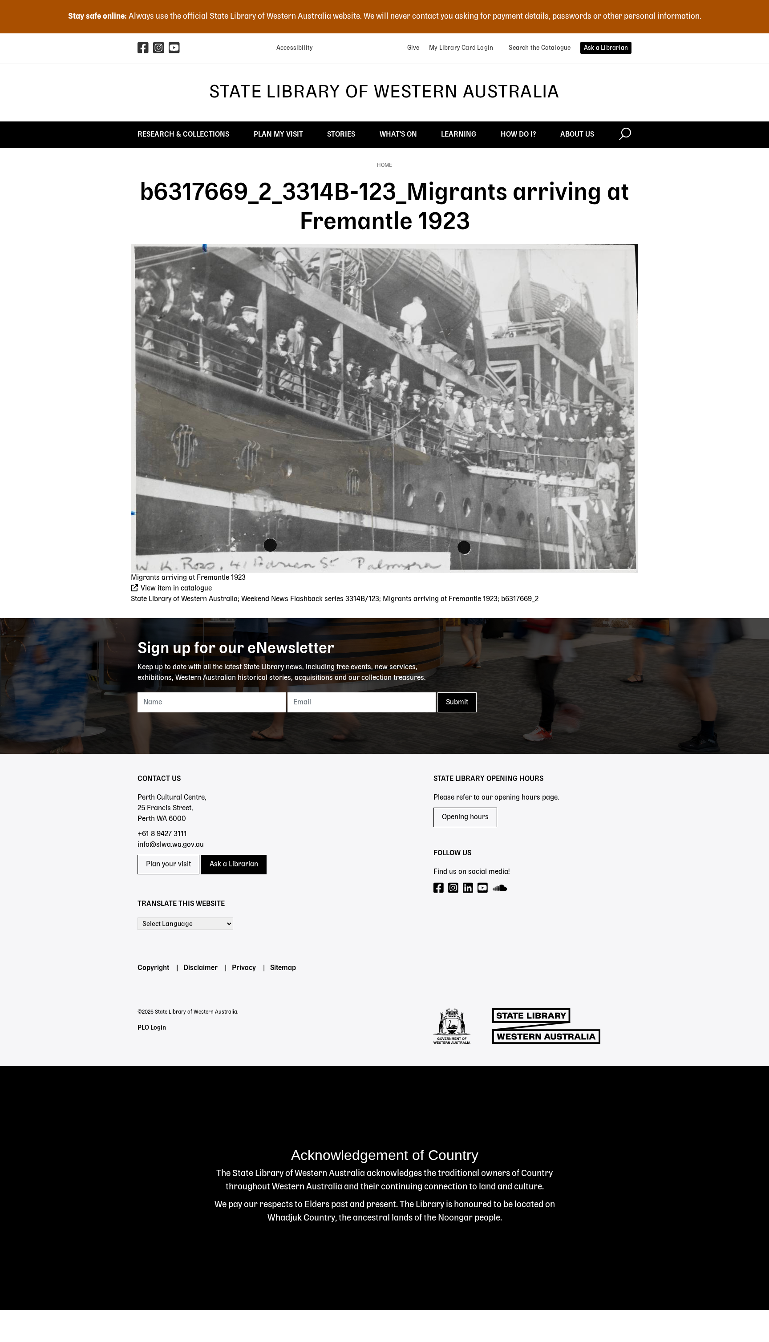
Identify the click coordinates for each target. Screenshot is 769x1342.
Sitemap (283, 968)
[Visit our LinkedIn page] (468, 888)
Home (384, 165)
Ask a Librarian (234, 864)
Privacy (244, 968)
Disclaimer (200, 968)
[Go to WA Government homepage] (451, 1026)
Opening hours (465, 817)
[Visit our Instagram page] (453, 888)
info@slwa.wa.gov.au (171, 845)
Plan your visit (168, 864)
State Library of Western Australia (384, 92)
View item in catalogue (175, 589)
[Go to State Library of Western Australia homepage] (546, 1026)
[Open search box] (625, 134)
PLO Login (152, 1028)
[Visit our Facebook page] (439, 888)
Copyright (153, 968)
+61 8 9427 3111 (162, 834)
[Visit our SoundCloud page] (500, 888)
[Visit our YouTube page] (483, 888)
